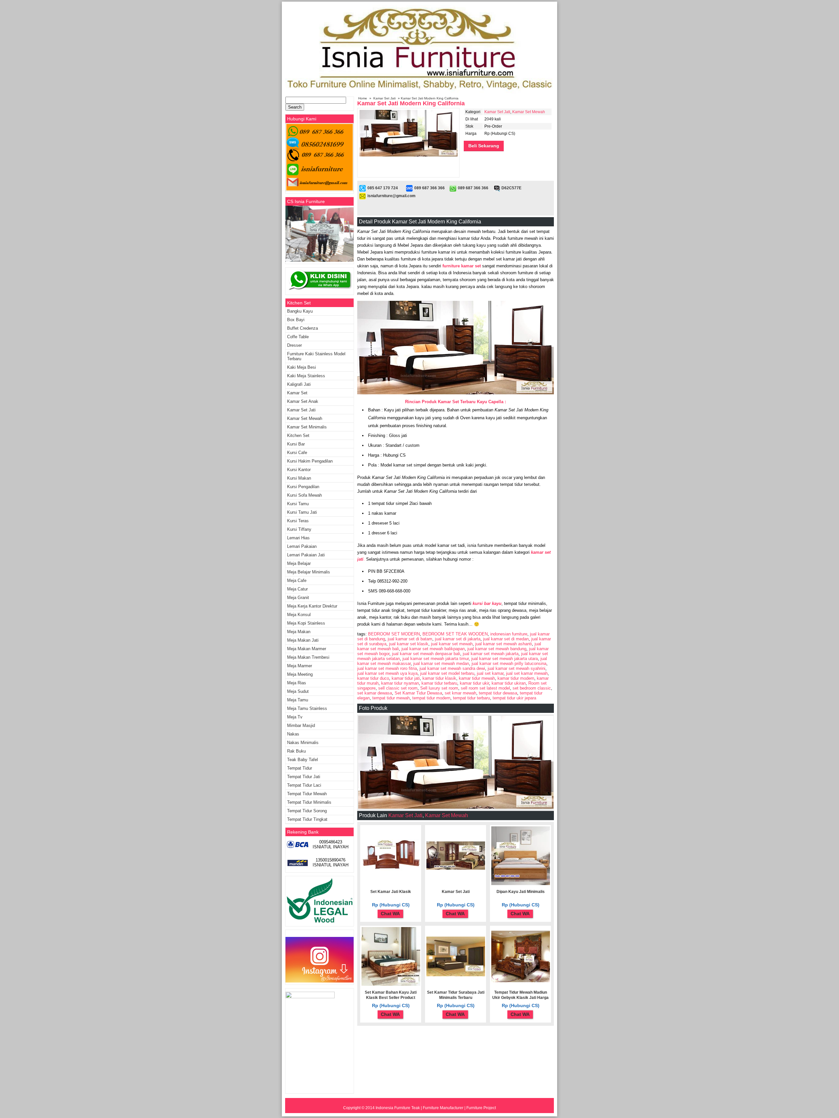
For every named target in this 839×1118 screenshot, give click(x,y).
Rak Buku (296, 751)
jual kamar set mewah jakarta (490, 653)
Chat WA (390, 913)
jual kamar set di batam (410, 638)
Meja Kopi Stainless (306, 623)
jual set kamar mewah (527, 673)
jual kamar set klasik (408, 643)
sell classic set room (398, 688)
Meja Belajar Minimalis (308, 571)
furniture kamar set (462, 265)
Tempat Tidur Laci (304, 785)
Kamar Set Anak (302, 401)
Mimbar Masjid (301, 725)
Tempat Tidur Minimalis (309, 802)
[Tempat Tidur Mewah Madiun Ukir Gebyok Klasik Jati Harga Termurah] (520, 981)
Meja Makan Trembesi (308, 657)
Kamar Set (297, 392)
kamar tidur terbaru (439, 683)
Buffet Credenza (302, 328)
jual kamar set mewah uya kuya (387, 673)
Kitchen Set (298, 435)
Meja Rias (296, 682)
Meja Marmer (299, 665)
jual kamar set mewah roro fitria (387, 668)
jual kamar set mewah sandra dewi (452, 668)
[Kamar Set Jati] (455, 868)
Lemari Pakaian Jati (306, 554)
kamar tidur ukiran (509, 683)
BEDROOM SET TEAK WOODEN (455, 633)
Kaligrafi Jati (299, 384)
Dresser (294, 345)
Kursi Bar (296, 444)
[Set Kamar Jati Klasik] (390, 871)
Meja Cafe (296, 580)
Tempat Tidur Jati (303, 776)
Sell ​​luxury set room (439, 688)
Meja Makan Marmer (306, 648)
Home (362, 98)
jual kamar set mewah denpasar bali (426, 653)
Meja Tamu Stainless (307, 708)
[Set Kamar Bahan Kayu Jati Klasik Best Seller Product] (390, 984)
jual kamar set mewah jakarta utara (504, 658)
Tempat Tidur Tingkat (307, 819)
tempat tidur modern (431, 697)
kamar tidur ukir (474, 683)
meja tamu (297, 699)
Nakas (293, 734)
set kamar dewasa (374, 693)
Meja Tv (294, 716)
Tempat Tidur (299, 768)
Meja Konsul (299, 614)
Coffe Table (298, 336)
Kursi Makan (299, 478)
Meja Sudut (298, 691)
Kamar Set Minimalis (307, 426)
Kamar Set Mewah (528, 112)
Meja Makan (298, 631)
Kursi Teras (298, 520)
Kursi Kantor (299, 469)
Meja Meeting (300, 674)
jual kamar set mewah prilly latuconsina (509, 663)
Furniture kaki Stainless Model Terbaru (316, 356)
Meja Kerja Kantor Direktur (312, 606)
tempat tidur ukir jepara (514, 697)
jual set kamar (490, 673)
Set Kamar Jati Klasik (390, 891)
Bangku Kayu (300, 311)
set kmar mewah (460, 693)
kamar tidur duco (373, 678)
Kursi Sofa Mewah (304, 495)
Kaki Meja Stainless (306, 375)
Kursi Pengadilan (303, 486)
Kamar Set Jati (384, 98)
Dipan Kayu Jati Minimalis (521, 891)
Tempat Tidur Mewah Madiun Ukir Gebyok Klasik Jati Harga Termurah (520, 997)
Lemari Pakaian (302, 546)
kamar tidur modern (516, 678)
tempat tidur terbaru (471, 697)
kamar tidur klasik (439, 678)
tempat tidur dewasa (498, 693)
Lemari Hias (298, 537)
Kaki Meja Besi (301, 367)
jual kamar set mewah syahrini (516, 668)
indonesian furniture (508, 633)
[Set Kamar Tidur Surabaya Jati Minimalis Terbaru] (455, 975)
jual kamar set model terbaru (447, 673)
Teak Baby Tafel (302, 759)
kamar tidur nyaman (400, 683)
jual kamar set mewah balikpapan (433, 648)
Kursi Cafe (297, 452)
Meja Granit (298, 597)
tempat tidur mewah (391, 697)
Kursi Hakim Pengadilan (310, 461)
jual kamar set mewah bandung (496, 648)
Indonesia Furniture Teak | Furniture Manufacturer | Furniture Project (436, 1108)
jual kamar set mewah (452, 643)
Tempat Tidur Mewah (307, 793)
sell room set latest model (485, 688)
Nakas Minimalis (303, 742)
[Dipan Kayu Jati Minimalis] (520, 883)
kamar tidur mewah (477, 678)
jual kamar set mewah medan (441, 663)
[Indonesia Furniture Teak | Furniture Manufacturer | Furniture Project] (419, 92)
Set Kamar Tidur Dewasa (418, 693)
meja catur (297, 589)
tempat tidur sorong (307, 810)
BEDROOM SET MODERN (394, 633)
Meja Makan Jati (303, 640)
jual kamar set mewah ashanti (503, 643)
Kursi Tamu (298, 503)
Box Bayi (295, 319)
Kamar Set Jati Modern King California (411, 103)
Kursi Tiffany (299, 529)
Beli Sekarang (483, 145)
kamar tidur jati (406, 678)
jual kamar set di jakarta (457, 638)
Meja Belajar (299, 563)
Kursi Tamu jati (302, 512)
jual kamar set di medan (506, 638)
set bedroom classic (532, 688)
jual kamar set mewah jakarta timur (435, 658)
